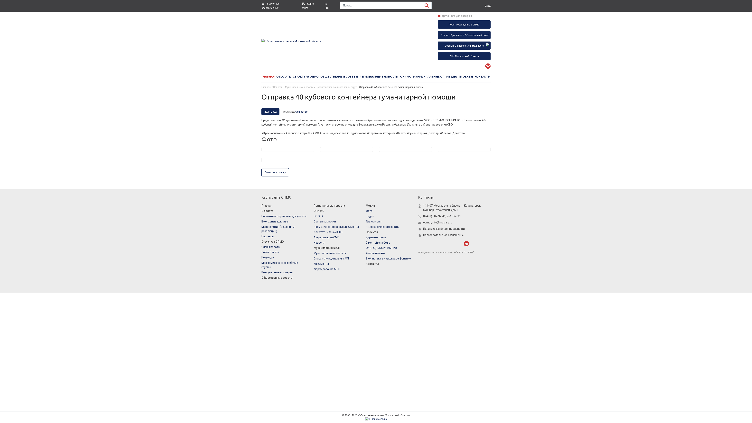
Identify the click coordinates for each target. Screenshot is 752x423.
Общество (301, 111)
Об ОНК (318, 216)
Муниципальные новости (330, 253)
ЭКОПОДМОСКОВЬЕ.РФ (381, 247)
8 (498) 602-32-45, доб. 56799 (442, 216)
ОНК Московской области (464, 56)
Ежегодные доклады (274, 221)
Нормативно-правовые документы (283, 216)
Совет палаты (270, 252)
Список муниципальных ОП (331, 258)
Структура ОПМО (306, 76)
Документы (321, 263)
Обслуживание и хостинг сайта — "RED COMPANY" (446, 252)
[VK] (488, 66)
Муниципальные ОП (429, 76)
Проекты (466, 76)
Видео (370, 216)
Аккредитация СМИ (326, 237)
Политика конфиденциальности (444, 228)
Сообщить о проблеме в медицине (464, 45)
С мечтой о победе (378, 242)
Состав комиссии (325, 221)
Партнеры (267, 236)
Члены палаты (270, 247)
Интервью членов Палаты (382, 226)
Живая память (375, 253)
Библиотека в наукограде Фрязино (388, 258)
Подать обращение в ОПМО (464, 24)
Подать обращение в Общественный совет (465, 35)
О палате (283, 76)
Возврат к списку (275, 172)
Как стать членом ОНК (328, 232)
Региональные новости (379, 76)
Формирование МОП (327, 269)
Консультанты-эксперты (277, 272)
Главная (268, 76)
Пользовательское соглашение (443, 235)
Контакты (483, 76)
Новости (319, 242)
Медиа (451, 76)
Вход (488, 6)
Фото (369, 210)
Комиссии (267, 257)
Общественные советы (339, 76)
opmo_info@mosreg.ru (456, 15)
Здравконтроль (376, 237)
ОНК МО (405, 76)
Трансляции (373, 221)
